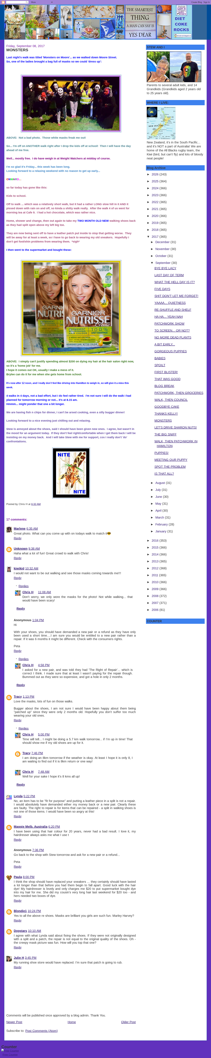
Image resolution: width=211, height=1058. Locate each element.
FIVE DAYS (162, 289)
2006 (155, 609)
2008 (155, 596)
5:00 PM (44, 734)
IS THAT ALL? (164, 473)
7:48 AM (43, 771)
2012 (155, 568)
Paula (18, 877)
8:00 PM (28, 877)
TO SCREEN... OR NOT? (172, 330)
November (163, 249)
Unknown (20, 548)
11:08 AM (44, 592)
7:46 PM (37, 753)
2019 (155, 222)
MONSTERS (17, 50)
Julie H (19, 957)
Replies (24, 586)
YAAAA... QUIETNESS (170, 303)
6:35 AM (32, 528)
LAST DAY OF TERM (169, 275)
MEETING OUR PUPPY (170, 459)
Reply (17, 538)
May (158, 503)
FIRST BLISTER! (166, 372)
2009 (155, 589)
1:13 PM (28, 696)
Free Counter (10, 1054)
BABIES (159, 358)
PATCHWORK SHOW (169, 323)
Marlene (19, 528)
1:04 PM (38, 620)
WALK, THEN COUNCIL (171, 399)
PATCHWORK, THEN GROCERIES (178, 393)
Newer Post (14, 1022)
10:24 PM (34, 911)
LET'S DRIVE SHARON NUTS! (175, 427)
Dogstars (20, 930)
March (160, 517)
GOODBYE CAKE (166, 406)
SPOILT (159, 365)
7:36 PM (38, 850)
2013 (155, 561)
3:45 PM (30, 957)
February (162, 524)
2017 (155, 236)
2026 (155, 174)
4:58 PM (44, 665)
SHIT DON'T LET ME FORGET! (176, 296)
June (159, 496)
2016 (155, 540)
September (163, 262)
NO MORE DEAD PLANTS (172, 337)
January (161, 531)
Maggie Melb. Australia (30, 826)
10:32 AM (31, 568)
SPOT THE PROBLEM (170, 466)
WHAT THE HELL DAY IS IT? (174, 282)
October (161, 256)
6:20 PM (54, 826)
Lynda (18, 796)
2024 (155, 188)
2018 (155, 229)
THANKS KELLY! (166, 413)
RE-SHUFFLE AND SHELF (172, 309)
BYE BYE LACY (165, 268)
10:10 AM (34, 930)
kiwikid (19, 568)
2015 (155, 547)
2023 (155, 195)
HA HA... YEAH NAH (168, 316)
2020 (155, 216)
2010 (155, 582)
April (158, 510)
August (160, 483)
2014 (155, 554)
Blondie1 (20, 911)
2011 (155, 575)
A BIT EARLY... (164, 344)
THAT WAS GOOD (167, 379)
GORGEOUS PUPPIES (170, 351)
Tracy (18, 696)
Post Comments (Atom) (41, 1030)
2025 (155, 181)
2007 (155, 603)
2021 (155, 209)
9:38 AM (34, 548)
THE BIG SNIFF (165, 434)
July (158, 489)
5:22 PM (29, 796)
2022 (155, 202)
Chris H (27, 592)
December (163, 242)
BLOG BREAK (164, 386)
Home (72, 1022)
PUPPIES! (161, 453)
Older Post (128, 1022)
